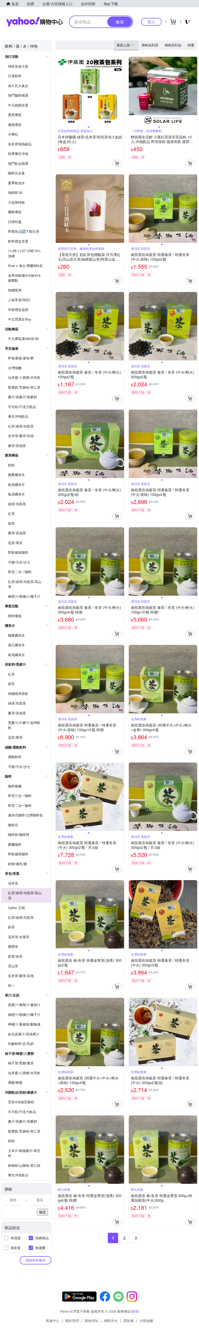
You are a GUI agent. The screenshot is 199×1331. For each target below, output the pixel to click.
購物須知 (91, 1320)
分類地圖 (146, 1320)
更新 (135, 1311)
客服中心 (52, 1320)
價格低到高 (149, 44)
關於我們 (72, 1320)
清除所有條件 (35, 1260)
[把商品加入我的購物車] (117, 163)
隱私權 (129, 1320)
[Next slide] (120, 90)
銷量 (191, 44)
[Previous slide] (59, 90)
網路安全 (111, 1320)
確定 (42, 1211)
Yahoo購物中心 (34, 22)
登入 (151, 21)
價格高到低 (173, 44)
